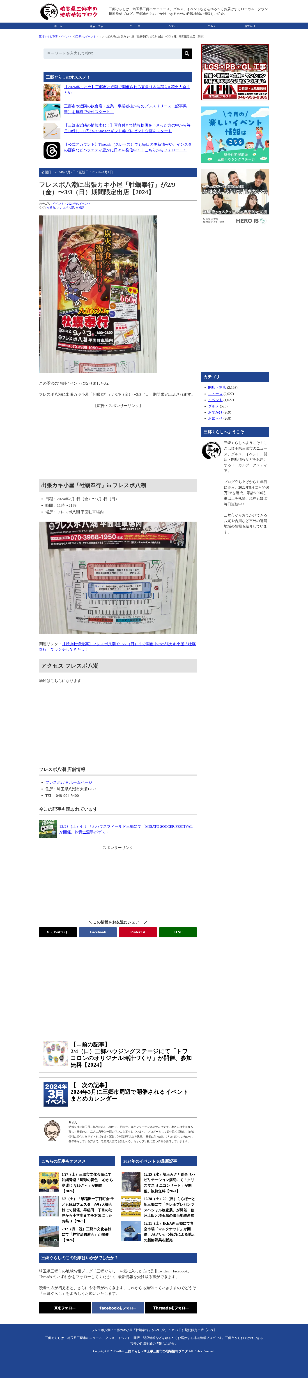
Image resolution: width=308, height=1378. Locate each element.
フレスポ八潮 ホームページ (68, 782)
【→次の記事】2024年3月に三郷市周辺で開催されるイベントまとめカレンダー (130, 1092)
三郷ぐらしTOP (48, 36)
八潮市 (50, 207)
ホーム (58, 26)
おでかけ (249, 26)
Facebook (98, 932)
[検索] (187, 54)
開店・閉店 (96, 26)
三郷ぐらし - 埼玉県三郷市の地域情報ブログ (156, 1351)
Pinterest (137, 932)
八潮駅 (80, 207)
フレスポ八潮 (65, 207)
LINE (178, 932)
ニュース (134, 26)
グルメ (211, 26)
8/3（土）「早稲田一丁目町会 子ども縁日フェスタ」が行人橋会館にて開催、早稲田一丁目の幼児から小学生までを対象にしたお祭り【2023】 (88, 1210)
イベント (173, 26)
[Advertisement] (118, 440)
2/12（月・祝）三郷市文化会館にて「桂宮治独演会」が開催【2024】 (86, 1234)
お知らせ (215, 418)
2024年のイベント (85, 36)
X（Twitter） (57, 932)
